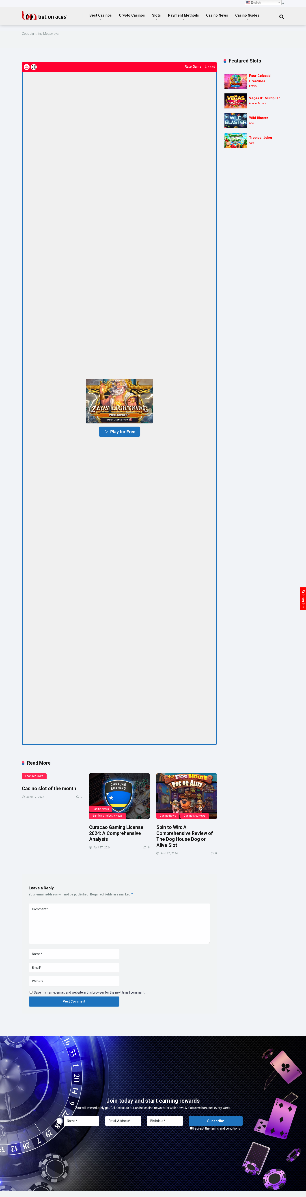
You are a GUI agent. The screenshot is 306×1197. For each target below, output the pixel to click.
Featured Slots (34, 776)
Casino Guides (247, 15)
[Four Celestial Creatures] (235, 81)
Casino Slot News (194, 815)
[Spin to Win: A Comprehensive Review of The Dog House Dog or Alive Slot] (186, 796)
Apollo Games (257, 103)
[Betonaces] (44, 14)
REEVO (253, 86)
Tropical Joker (260, 138)
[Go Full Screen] (34, 67)
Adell (252, 123)
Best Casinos (100, 15)
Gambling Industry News (108, 815)
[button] (119, 401)
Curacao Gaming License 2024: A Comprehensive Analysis (116, 833)
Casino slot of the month (49, 788)
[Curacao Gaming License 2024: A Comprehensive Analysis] (119, 796)
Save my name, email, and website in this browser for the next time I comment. (89, 992)
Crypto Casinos (132, 15)
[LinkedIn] (283, 3)
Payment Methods (183, 15)
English (255, 2)
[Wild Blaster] (235, 120)
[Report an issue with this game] (27, 67)
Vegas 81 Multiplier (264, 98)
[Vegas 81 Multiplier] (235, 100)
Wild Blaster (258, 118)
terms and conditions (225, 1128)
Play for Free (123, 431)
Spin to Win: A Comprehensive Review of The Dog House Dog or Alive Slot (184, 836)
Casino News (217, 15)
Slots (156, 15)
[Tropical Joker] (235, 140)
